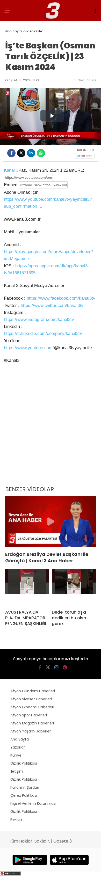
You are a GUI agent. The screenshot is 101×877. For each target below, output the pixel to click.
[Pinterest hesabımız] (65, 667)
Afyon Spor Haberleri (28, 715)
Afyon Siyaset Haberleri (31, 699)
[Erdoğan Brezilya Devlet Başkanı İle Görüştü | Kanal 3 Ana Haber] (50, 521)
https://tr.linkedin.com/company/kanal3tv (43, 333)
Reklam (17, 819)
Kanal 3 (11, 170)
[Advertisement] (50, 427)
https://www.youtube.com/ (29, 347)
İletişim (16, 771)
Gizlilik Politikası (23, 763)
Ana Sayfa (19, 739)
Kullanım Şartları (24, 787)
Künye (15, 755)
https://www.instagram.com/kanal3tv (39, 319)
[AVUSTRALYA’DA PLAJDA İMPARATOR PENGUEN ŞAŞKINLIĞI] (27, 587)
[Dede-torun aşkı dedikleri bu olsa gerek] (74, 587)
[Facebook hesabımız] (40, 667)
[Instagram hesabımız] (56, 667)
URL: (79, 170)
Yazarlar (17, 747)
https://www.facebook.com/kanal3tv (61, 298)
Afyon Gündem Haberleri (32, 691)
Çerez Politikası (23, 795)
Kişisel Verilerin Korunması (33, 803)
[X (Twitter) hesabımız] (48, 667)
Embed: (11, 184)
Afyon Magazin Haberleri (32, 723)
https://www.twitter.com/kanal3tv (52, 305)
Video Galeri (85, 80)
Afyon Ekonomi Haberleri (32, 707)
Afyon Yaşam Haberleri (31, 731)
